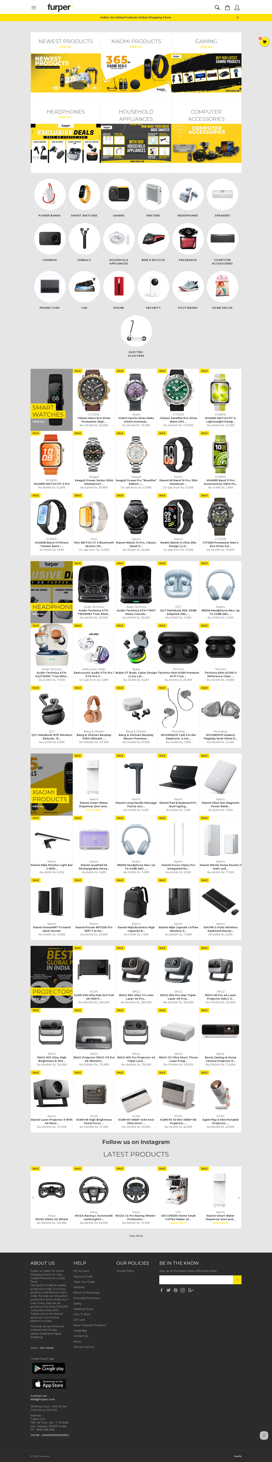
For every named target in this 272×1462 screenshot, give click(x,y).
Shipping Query (83, 1309)
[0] (264, 42)
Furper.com (44, 1456)
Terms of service (84, 1347)
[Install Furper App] (48, 1373)
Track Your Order (84, 1282)
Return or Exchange (86, 1292)
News (77, 1341)
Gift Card (79, 1320)
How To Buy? (82, 1314)
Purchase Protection (86, 1298)
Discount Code (83, 1276)
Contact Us (80, 1336)
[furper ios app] (49, 1392)
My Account (81, 1271)
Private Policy (125, 1271)
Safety (77, 1303)
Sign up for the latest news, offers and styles (187, 1271)
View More (136, 1236)
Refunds (78, 1287)
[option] (52, 1197)
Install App (80, 1330)
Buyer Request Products (89, 1325)
